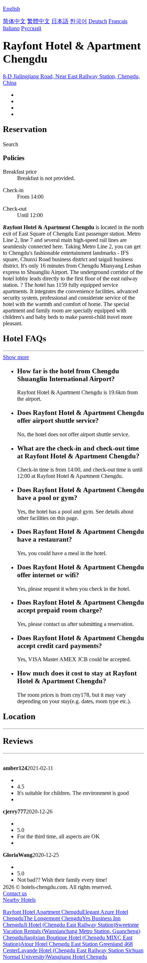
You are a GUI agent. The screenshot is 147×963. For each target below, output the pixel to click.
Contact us (15, 893)
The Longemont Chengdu (53, 918)
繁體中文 (38, 21)
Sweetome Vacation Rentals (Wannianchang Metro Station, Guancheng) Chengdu (71, 931)
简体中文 (14, 21)
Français (117, 21)
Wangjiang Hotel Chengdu (77, 957)
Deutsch (97, 21)
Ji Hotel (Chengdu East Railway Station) (69, 925)
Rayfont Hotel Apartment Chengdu (42, 912)
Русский (31, 28)
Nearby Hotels (19, 900)
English (11, 9)
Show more (16, 357)
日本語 (60, 21)
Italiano (11, 28)
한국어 (78, 21)
